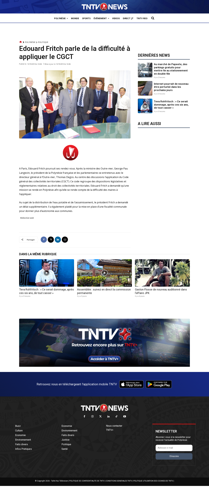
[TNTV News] (104, 408)
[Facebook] (44, 240)
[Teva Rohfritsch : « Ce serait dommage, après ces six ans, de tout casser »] (145, 106)
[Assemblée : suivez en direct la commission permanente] (104, 273)
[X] (51, 240)
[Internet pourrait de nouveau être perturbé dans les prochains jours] (145, 88)
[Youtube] (124, 416)
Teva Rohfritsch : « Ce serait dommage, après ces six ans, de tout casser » (171, 104)
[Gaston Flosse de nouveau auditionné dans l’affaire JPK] (162, 273)
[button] (152, 18)
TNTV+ (109, 429)
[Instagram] (92, 416)
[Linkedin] (58, 240)
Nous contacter (114, 425)
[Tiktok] (116, 416)
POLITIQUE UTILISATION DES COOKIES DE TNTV (153, 481)
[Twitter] (100, 416)
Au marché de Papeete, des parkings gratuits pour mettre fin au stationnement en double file (171, 69)
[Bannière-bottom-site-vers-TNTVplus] (104, 366)
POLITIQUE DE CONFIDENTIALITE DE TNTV (86, 481)
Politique (43, 42)
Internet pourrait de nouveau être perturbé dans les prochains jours (171, 87)
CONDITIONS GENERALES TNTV (119, 481)
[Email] (65, 240)
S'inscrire (174, 456)
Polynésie (30, 42)
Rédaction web (27, 217)
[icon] (20, 42)
